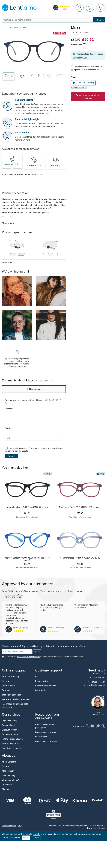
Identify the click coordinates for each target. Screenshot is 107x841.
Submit (11, 456)
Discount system (9, 729)
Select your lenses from (88, 97)
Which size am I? (79, 87)
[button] (8, 76)
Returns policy (41, 681)
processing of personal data (28, 656)
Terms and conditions (11, 694)
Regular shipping (9, 720)
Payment (6, 690)
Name (8, 428)
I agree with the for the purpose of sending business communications (44, 656)
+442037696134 (98, 682)
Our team (6, 766)
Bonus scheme (8, 725)
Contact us (7, 784)
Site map (6, 789)
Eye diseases (41, 736)
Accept (26, 837)
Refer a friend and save (12, 738)
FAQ (37, 676)
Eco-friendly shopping (11, 748)
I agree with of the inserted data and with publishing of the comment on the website (33, 449)
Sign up (37, 651)
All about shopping (10, 676)
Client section (41, 690)
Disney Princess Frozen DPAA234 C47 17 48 (80, 558)
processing (23, 448)
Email (8, 438)
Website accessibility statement (16, 699)
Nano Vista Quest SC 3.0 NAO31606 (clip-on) (79, 507)
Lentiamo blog (8, 775)
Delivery (5, 681)
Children (15, 27)
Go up (20, 825)
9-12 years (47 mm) (85, 82)
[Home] (3, 27)
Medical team (8, 770)
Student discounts (10, 734)
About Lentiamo (9, 761)
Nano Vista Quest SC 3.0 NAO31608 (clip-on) (27, 507)
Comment (9, 408)
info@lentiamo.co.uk (96, 685)
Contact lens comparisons (46, 741)
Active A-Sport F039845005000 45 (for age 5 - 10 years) (27, 559)
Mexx (24, 27)
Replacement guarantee (45, 685)
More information (11, 837)
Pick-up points (8, 685)
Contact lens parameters (46, 732)
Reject (36, 837)
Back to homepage (9, 825)
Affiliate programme (11, 743)
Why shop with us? (10, 779)
